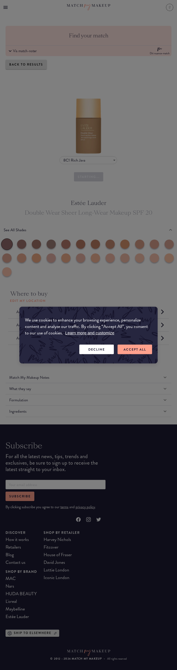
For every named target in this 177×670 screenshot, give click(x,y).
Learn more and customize (89, 332)
